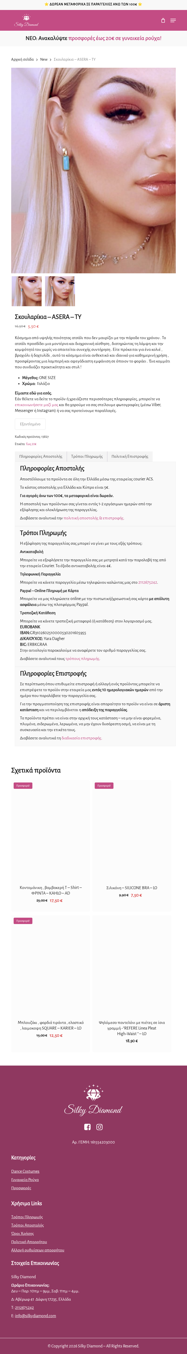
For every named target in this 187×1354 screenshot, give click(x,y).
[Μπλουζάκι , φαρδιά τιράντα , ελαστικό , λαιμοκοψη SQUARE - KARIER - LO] (50, 964)
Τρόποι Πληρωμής (87, 456)
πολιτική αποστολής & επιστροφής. (94, 518)
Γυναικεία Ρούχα (25, 1180)
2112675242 (147, 582)
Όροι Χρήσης (22, 1233)
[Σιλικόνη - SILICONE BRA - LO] (131, 829)
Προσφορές (21, 1188)
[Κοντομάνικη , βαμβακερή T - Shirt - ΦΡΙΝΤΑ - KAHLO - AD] (50, 829)
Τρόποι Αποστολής (27, 1225)
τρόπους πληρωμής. (82, 659)
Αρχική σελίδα (22, 59)
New (43, 59)
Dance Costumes (25, 1171)
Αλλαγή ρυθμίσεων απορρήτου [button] (37, 1250)
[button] (173, 20)
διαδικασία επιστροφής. (82, 738)
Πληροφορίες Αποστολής (40, 456)
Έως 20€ (31, 444)
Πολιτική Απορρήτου (29, 1242)
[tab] (41, 456)
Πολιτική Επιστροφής (130, 456)
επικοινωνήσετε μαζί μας (36, 405)
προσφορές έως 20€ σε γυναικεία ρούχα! (114, 38)
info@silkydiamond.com (35, 1316)
